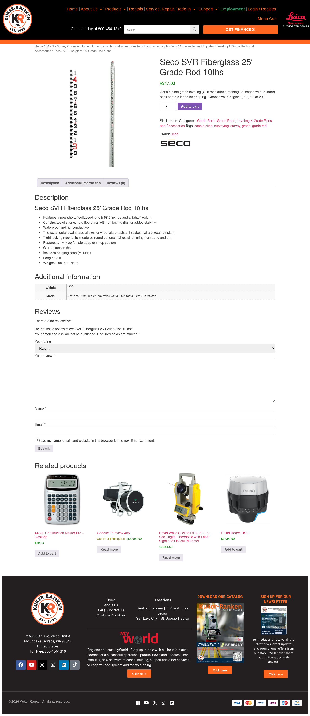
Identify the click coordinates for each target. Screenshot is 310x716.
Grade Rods (206, 120)
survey (235, 125)
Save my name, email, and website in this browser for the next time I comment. (96, 440)
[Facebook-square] (138, 703)
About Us (89, 9)
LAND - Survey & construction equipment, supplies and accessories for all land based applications (111, 46)
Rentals (136, 9)
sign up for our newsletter (275, 599)
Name (40, 408)
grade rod (259, 125)
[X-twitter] (42, 665)
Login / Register (262, 9)
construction (203, 125)
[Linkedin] (64, 665)
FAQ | (102, 610)
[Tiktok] (75, 665)
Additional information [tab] (83, 182)
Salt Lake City (146, 618)
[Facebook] (21, 665)
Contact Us (115, 610)
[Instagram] (53, 665)
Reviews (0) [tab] (116, 182)
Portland (172, 608)
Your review (45, 355)
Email (40, 424)
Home (72, 9)
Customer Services (111, 615)
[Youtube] (31, 665)
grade (246, 125)
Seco (174, 133)
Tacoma (157, 608)
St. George (169, 618)
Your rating (43, 341)
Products (113, 9)
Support (205, 9)
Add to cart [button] (47, 553)
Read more (109, 549)
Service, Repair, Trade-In (168, 9)
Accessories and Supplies (196, 46)
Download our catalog (220, 596)
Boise (184, 618)
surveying (221, 125)
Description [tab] (50, 182)
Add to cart (190, 106)
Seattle (142, 608)
